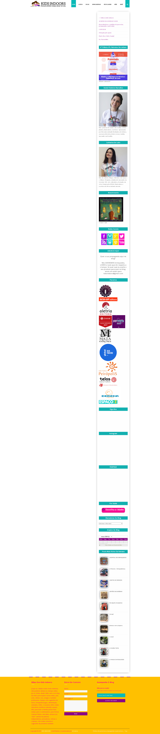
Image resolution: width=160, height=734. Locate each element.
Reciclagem (107, 4)
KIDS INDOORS (46, 731)
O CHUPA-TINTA (114, 648)
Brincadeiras (96, 4)
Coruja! (112, 614)
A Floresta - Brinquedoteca (117, 569)
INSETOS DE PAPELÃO (116, 580)
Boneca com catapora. (116, 625)
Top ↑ (126, 731)
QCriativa (75, 731)
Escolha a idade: (115, 509)
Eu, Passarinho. (103, 39)
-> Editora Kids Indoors (106, 18)
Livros (80, 4)
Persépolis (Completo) (116, 603)
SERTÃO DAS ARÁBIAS (116, 591)
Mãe (115, 4)
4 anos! (112, 637)
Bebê (121, 4)
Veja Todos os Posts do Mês (113, 545)
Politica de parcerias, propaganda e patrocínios (108, 731)
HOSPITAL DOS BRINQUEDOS (118, 557)
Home (73, 4)
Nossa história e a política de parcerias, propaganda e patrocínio (111, 25)
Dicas (87, 4)
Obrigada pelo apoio (105, 32)
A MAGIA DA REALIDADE (117, 659)
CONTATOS (102, 29)
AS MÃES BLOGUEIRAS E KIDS (108, 21)
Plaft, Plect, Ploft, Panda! (106, 36)
